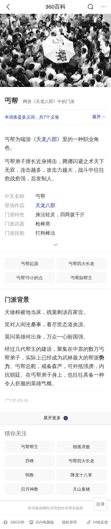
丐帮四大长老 (81, 263)
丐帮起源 (29, 263)
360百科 (55, 7)
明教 (29, 474)
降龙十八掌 (81, 474)
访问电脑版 (44, 522)
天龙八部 (46, 139)
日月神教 (29, 489)
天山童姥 (81, 489)
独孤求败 (81, 446)
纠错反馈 (100, 522)
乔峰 (29, 460)
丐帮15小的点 (29, 277)
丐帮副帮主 (81, 277)
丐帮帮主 (29, 446)
